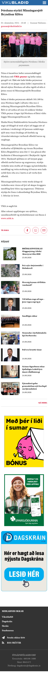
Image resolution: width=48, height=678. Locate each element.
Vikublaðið (7, 617)
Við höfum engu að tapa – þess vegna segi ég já (33, 300)
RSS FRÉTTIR (14, 642)
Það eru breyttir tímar (32, 350)
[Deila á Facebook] (27, 230)
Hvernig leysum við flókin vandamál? (34, 283)
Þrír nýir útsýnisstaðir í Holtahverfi (32, 266)
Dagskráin (7, 621)
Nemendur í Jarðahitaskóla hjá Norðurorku (34, 334)
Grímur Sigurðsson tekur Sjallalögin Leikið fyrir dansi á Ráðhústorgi (33, 369)
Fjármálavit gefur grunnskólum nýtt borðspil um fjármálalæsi (34, 386)
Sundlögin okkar (29, 316)
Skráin (5, 626)
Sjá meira (42, 403)
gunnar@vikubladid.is (11, 26)
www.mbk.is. (7, 218)
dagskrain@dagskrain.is (28, 665)
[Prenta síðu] (35, 230)
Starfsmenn (8, 630)
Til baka (5, 230)
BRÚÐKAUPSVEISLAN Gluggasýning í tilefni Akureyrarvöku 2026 (32, 251)
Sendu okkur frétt (16, 637)
